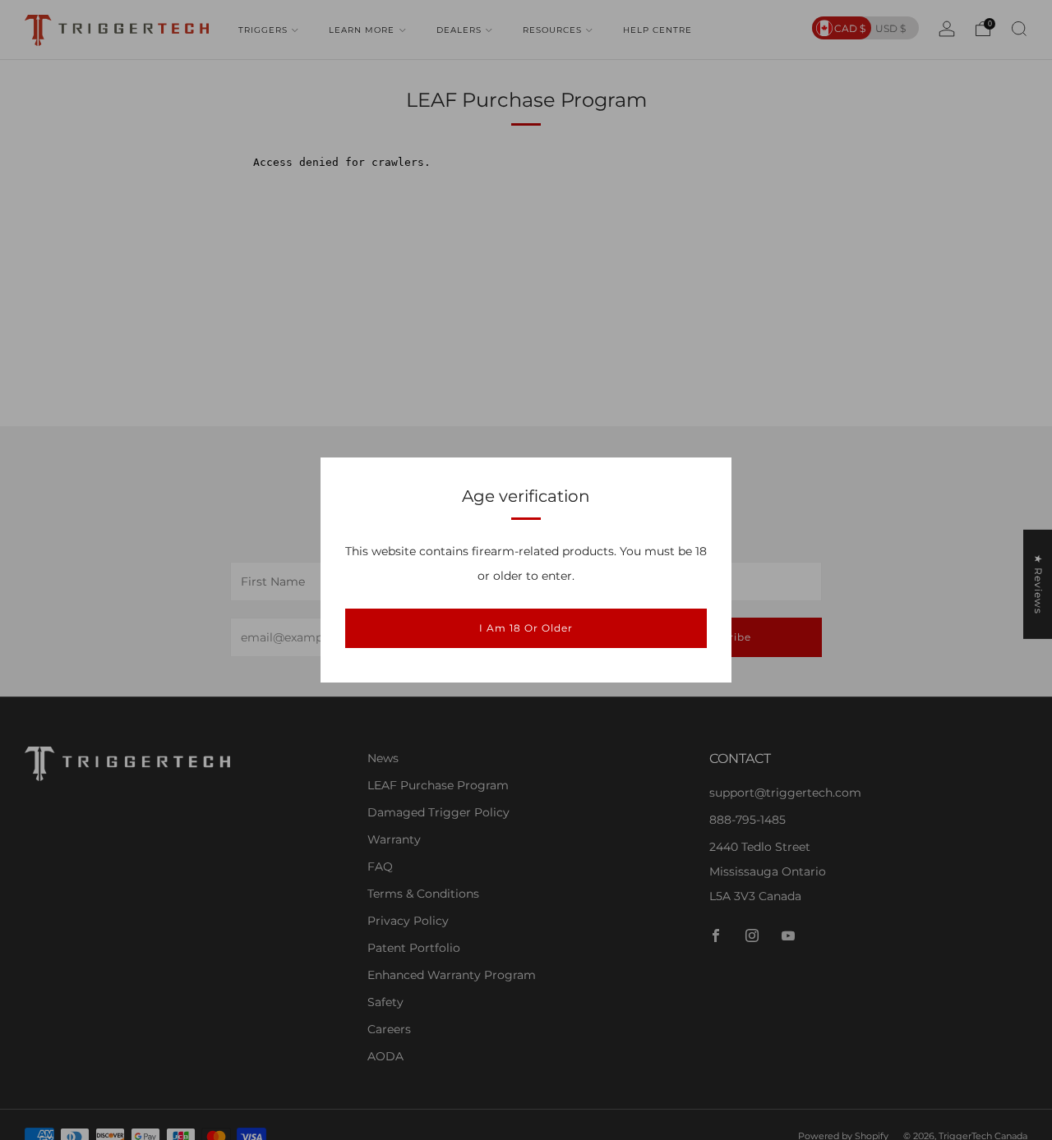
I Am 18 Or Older (526, 628)
